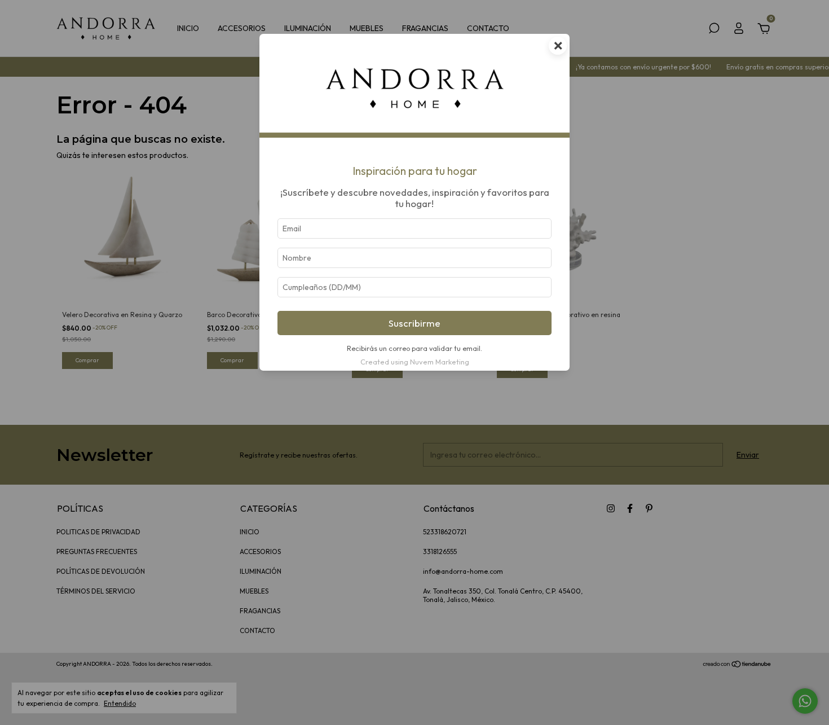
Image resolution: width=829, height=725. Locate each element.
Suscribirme (414, 323)
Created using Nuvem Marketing (414, 361)
